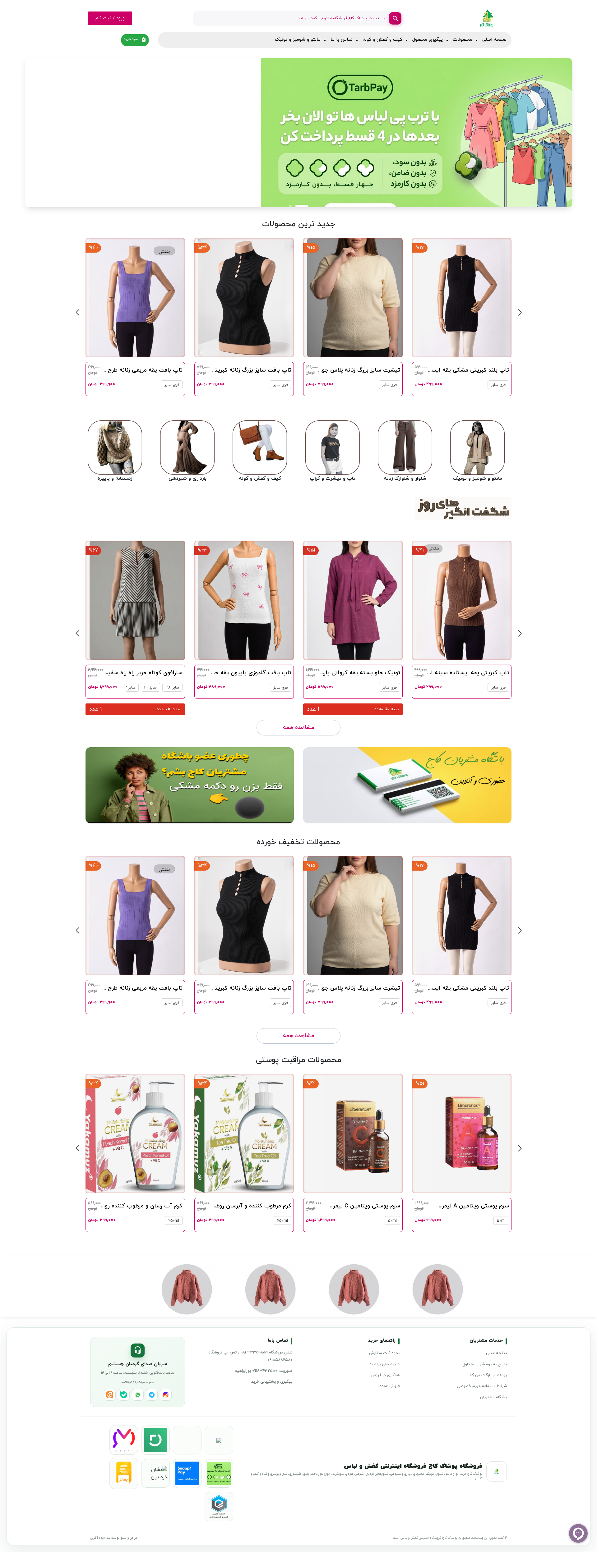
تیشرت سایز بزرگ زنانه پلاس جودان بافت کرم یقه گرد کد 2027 (432, 370)
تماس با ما (342, 39)
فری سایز (498, 384)
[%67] (246, 600)
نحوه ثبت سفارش (384, 1353)
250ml (391, 1220)
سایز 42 (237, 687)
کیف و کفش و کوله (382, 39)
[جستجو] (395, 18)
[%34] (355, 297)
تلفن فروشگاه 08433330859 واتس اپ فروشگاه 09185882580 (250, 1356)
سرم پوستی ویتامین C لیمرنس (471, 1206)
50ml (501, 1220)
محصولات (462, 39)
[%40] (246, 297)
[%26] (137, 600)
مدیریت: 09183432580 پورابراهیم (263, 1371)
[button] (544, 132)
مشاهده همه (298, 727)
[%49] (471, 1133)
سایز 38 (281, 687)
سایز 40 (259, 687)
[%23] (355, 600)
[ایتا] (110, 1395)
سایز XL (132, 1002)
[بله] (124, 1395)
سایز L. (153, 1002)
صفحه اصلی (494, 39)
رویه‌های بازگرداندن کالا (488, 1375)
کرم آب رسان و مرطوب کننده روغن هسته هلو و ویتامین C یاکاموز (209, 1206)
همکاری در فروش (385, 1375)
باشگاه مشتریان (493, 1397)
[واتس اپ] (138, 1395)
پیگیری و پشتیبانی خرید (271, 1382)
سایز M (173, 1002)
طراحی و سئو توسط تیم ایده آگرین (113, 1538)
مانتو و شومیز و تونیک (298, 39)
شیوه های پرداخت (384, 1364)
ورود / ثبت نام (110, 18)
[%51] (463, 600)
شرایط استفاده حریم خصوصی (482, 1386)
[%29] (137, 915)
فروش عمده (389, 1386)
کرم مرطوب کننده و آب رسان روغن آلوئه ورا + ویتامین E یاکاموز (103, 1206)
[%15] (463, 297)
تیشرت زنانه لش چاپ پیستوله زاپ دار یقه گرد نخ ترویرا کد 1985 (103, 673)
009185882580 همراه (137, 1382)
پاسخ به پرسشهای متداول (485, 1364)
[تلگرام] (152, 1395)
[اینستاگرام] (166, 1395)
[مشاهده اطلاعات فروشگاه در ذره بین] (155, 1473)
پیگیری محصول (427, 39)
